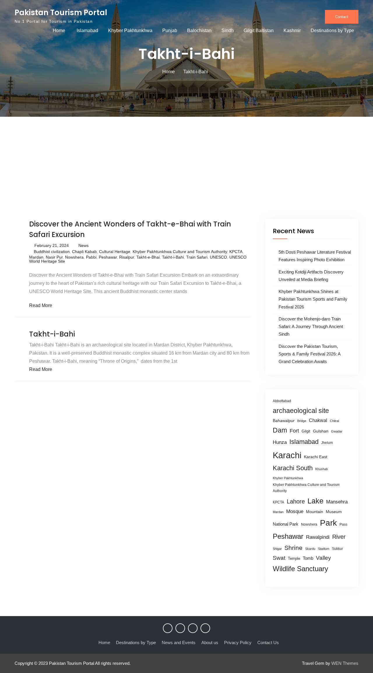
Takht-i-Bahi (173, 257)
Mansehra (337, 502)
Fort (294, 431)
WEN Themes (344, 663)
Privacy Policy (237, 642)
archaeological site (301, 410)
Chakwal (318, 420)
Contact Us (268, 642)
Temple (294, 558)
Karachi (287, 455)
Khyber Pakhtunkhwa (130, 30)
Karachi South (293, 468)
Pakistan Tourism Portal (61, 12)
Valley (323, 558)
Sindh (227, 30)
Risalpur (126, 257)
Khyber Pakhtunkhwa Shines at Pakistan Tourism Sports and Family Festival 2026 (313, 299)
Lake (315, 501)
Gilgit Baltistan (259, 30)
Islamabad (87, 30)
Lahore (296, 501)
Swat (279, 558)
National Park (285, 524)
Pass (343, 524)
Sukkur (337, 549)
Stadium (323, 548)
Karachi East (315, 456)
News (83, 245)
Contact (341, 17)
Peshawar (108, 257)
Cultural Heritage (114, 251)
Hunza (280, 442)
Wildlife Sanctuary (300, 569)
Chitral (334, 421)
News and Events (179, 642)
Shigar (277, 548)
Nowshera (74, 257)
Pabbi (91, 257)
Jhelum (327, 443)
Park (328, 522)
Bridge (301, 421)
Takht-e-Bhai (148, 257)
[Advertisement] (186, 175)
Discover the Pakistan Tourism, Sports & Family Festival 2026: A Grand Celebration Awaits (309, 354)
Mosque (294, 511)
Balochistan (199, 30)
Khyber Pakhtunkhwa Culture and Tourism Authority (180, 251)
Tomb (308, 558)
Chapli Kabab (84, 251)
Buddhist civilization (52, 251)
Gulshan (320, 431)
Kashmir (292, 30)
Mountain (314, 511)
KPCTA (235, 251)
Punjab (169, 30)
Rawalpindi (318, 537)
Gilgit (306, 431)
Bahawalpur (284, 421)
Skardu (310, 548)
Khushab (321, 469)
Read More (40, 305)
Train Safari (196, 257)
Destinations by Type (332, 30)
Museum (334, 512)
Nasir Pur (54, 257)
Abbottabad (282, 401)
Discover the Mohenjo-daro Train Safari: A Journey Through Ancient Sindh (311, 326)
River (339, 536)
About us (209, 642)
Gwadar (336, 431)
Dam (280, 430)
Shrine (293, 547)
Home (59, 30)
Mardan (36, 257)
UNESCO (218, 257)
